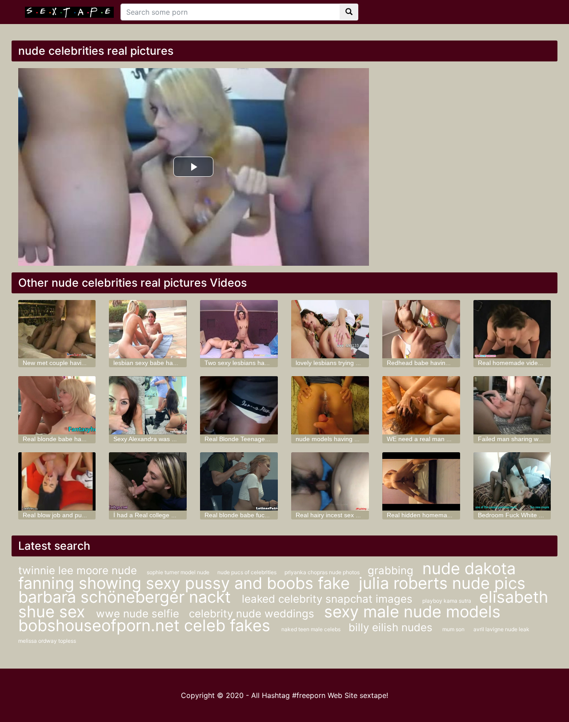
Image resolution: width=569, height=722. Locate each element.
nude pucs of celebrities (247, 572)
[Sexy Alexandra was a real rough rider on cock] (148, 405)
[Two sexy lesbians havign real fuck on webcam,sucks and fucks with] (239, 329)
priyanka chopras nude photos (322, 572)
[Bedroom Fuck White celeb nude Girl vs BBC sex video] (512, 481)
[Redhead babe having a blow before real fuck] (421, 329)
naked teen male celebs (311, 629)
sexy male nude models (412, 611)
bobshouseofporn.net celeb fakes (146, 625)
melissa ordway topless (47, 640)
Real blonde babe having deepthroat (74, 438)
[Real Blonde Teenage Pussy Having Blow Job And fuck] (239, 405)
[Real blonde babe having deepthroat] (57, 405)
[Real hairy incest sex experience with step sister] (330, 481)
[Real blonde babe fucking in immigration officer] (239, 481)
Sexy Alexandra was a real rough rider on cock (178, 438)
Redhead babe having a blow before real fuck (451, 362)
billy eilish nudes (392, 627)
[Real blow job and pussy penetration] (57, 481)
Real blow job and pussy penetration (74, 515)
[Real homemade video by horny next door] (512, 329)
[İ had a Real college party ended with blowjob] (148, 481)
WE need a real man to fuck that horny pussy (450, 438)
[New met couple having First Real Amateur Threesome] (57, 329)
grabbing (390, 570)
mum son (453, 629)
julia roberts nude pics (442, 583)
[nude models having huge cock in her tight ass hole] (330, 405)
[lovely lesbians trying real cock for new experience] (330, 329)
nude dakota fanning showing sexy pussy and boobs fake (267, 576)
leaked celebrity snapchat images (329, 598)
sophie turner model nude (179, 572)
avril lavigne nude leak (501, 629)
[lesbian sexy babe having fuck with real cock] (148, 329)
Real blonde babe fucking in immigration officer (270, 515)
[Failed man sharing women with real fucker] (512, 405)
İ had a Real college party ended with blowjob (177, 515)
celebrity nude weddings (253, 613)
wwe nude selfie (139, 613)
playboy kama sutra (447, 600)
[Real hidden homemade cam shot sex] (421, 481)
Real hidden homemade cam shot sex (440, 515)
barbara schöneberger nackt (126, 597)
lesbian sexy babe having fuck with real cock (175, 362)
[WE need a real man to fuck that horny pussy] (421, 405)
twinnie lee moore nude (79, 570)
